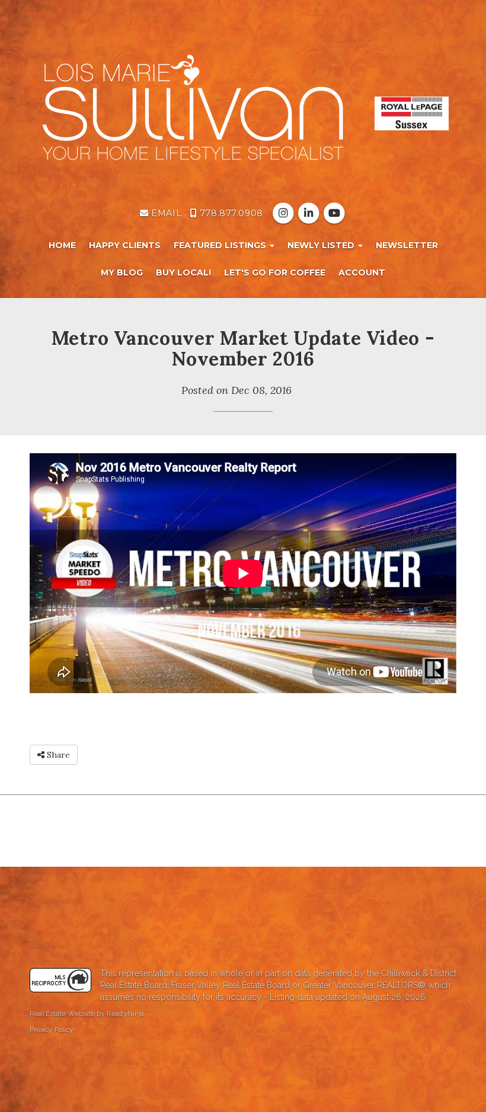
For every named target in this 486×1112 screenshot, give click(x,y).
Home (62, 245)
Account (361, 272)
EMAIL (165, 213)
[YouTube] (334, 213)
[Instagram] (284, 213)
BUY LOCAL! (183, 272)
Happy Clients (125, 245)
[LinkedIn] (309, 213)
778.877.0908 (230, 213)
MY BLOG (122, 272)
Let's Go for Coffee (274, 272)
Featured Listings (221, 245)
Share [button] (57, 754)
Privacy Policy (51, 1030)
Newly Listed (322, 245)
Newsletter (407, 245)
